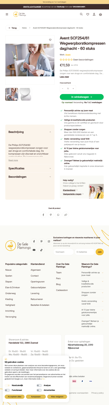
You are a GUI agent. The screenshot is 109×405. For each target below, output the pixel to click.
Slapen (8, 281)
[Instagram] (49, 241)
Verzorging (10, 316)
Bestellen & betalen (40, 305)
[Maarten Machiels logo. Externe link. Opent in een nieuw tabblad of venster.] (6, 359)
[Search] (81, 14)
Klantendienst (69, 190)
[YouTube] (34, 250)
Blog (58, 284)
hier (43, 379)
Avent (67, 54)
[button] (6, 14)
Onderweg (10, 293)
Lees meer (64, 77)
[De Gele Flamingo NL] (19, 14)
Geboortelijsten (38, 287)
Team (59, 272)
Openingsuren (38, 281)
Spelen (8, 275)
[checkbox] (7, 385)
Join (100, 252)
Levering (35, 293)
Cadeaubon (62, 290)
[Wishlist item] (50, 40)
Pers (58, 278)
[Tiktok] (41, 250)
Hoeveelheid (65, 83)
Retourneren (37, 299)
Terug (14, 28)
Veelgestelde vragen (72, 194)
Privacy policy (97, 393)
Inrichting (9, 311)
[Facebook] (34, 241)
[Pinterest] (41, 241)
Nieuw (8, 270)
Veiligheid (10, 305)
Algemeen (36, 270)
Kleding (9, 299)
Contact (35, 275)
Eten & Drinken (12, 287)
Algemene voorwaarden (78, 393)
